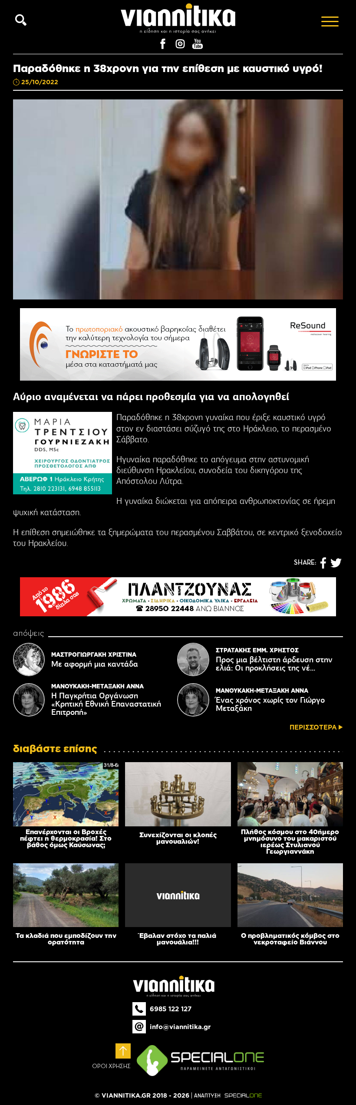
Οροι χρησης (111, 1066)
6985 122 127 (170, 1009)
